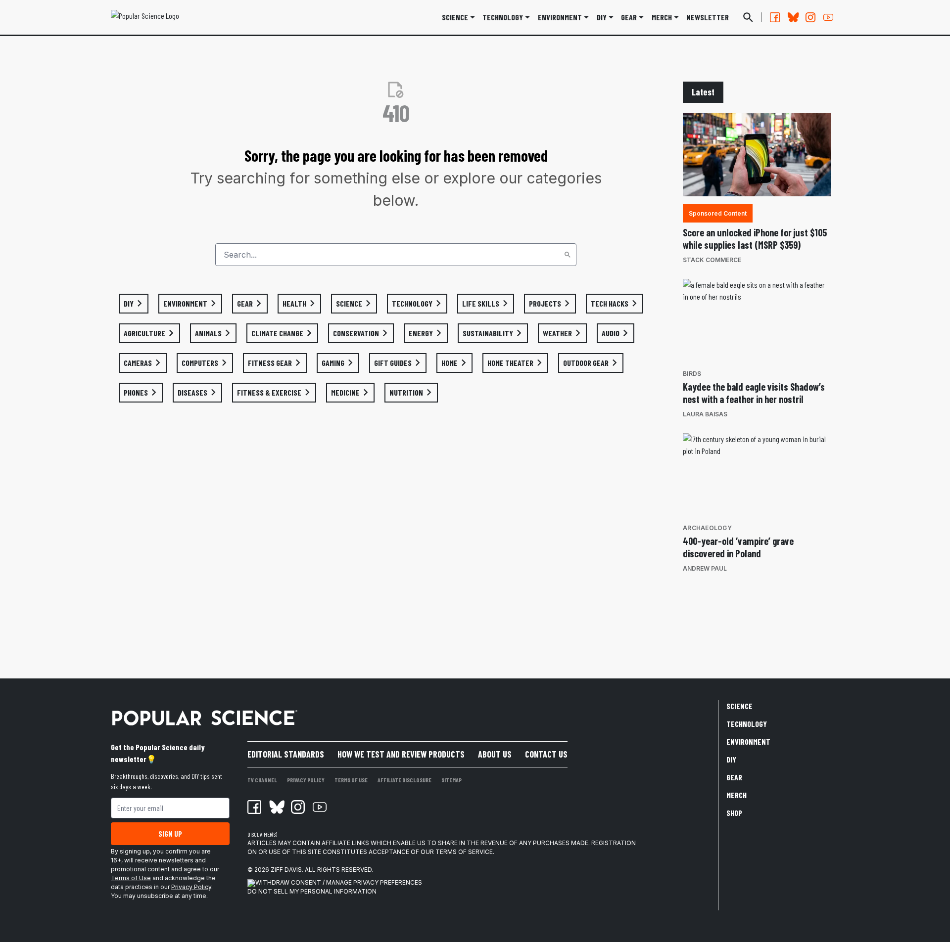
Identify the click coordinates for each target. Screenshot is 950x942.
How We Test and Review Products (401, 754)
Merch (736, 795)
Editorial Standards (285, 754)
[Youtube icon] (320, 807)
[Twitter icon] (276, 807)
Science (455, 17)
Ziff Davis (286, 869)
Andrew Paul (705, 568)
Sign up (170, 833)
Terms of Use (131, 878)
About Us (495, 754)
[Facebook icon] (254, 807)
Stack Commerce (712, 260)
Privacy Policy (191, 887)
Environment (560, 17)
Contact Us (546, 754)
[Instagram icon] (298, 807)
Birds (692, 373)
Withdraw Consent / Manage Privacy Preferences (338, 882)
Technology (502, 17)
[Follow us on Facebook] (775, 17)
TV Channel (262, 779)
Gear (629, 17)
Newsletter (707, 17)
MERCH (662, 17)
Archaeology (707, 528)
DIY (602, 17)
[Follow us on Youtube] (828, 17)
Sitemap (451, 779)
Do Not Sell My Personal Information (312, 891)
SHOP (734, 812)
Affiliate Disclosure (404, 779)
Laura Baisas (705, 414)
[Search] (567, 255)
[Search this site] (748, 17)
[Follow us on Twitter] (793, 17)
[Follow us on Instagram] (810, 17)
